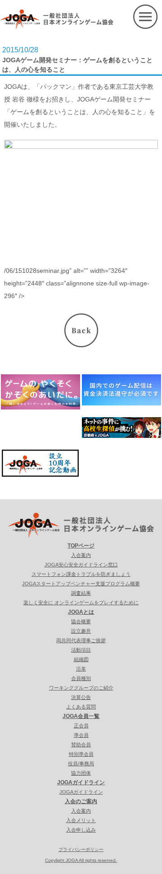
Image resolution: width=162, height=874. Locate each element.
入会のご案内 (81, 801)
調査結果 (81, 593)
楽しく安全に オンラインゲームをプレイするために (81, 602)
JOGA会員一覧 (81, 716)
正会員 (81, 725)
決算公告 (81, 697)
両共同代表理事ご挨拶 (81, 640)
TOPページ (81, 546)
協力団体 (81, 773)
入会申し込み (81, 830)
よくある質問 (81, 706)
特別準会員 (81, 754)
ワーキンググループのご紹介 (81, 687)
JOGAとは (81, 612)
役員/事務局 (81, 763)
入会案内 (81, 555)
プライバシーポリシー (81, 849)
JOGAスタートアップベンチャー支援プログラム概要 (81, 583)
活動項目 (81, 650)
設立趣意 (81, 631)
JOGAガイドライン (81, 782)
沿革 (81, 669)
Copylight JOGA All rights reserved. (81, 860)
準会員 (81, 735)
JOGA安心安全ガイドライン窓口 (81, 564)
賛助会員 (81, 744)
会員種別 (81, 678)
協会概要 (81, 621)
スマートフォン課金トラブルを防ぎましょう (81, 574)
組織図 (81, 659)
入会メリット (81, 820)
